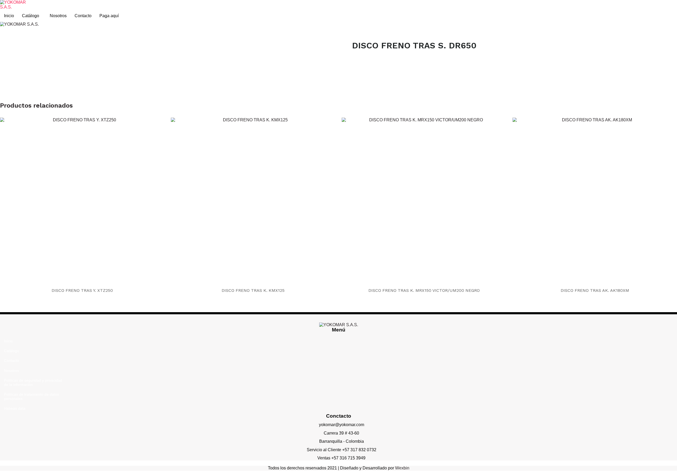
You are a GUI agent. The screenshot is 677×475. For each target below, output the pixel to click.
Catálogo (30, 15)
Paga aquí (109, 15)
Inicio (9, 15)
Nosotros (58, 15)
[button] (32, 16)
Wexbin (402, 468)
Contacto (83, 15)
